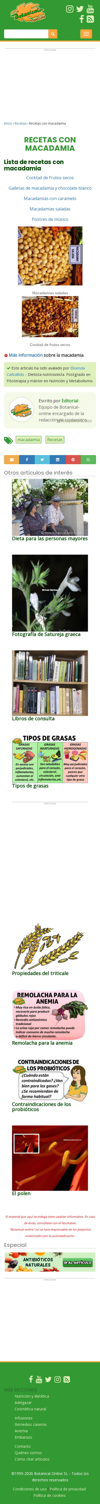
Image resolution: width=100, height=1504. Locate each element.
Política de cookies (49, 1495)
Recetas (20, 123)
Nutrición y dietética (32, 1396)
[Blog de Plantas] (66, 1380)
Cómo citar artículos (32, 1459)
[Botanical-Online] (28, 12)
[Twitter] (48, 1380)
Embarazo (23, 1437)
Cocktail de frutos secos (50, 178)
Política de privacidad (68, 1488)
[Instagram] (57, 1380)
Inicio (8, 123)
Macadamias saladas (50, 209)
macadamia (28, 440)
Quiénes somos (28, 1452)
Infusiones (24, 1418)
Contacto (23, 1446)
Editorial (70, 401)
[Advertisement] (50, 87)
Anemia (21, 1430)
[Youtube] (39, 1380)
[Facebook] (31, 1380)
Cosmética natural (30, 1408)
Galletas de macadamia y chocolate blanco (50, 188)
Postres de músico (50, 219)
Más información (26, 355)
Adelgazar (23, 1402)
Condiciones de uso (30, 1488)
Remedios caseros (31, 1424)
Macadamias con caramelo (50, 198)
